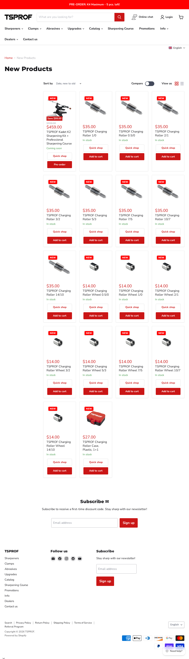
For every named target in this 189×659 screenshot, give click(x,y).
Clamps (33, 29)
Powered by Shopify (15, 635)
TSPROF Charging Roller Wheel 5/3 (95, 368)
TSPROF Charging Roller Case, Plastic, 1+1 (95, 446)
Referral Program (14, 626)
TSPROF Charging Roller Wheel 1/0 (131, 293)
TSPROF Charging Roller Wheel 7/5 (131, 368)
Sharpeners (13, 29)
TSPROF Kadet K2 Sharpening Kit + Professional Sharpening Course (59, 138)
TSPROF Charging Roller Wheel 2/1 (167, 293)
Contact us (30, 39)
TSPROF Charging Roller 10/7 (167, 217)
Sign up (129, 523)
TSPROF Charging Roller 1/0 (95, 133)
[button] (177, 48)
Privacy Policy (23, 622)
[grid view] (176, 83)
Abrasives (53, 29)
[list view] (181, 83)
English (174, 624)
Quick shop (59, 156)
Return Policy (42, 622)
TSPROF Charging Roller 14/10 (59, 293)
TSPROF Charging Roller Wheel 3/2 (59, 368)
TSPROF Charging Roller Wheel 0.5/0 (96, 293)
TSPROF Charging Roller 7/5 (131, 217)
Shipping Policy (62, 622)
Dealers (10, 39)
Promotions (147, 29)
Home (9, 58)
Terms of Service (83, 622)
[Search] (119, 17)
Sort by (48, 83)
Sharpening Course (121, 29)
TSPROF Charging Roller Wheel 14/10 (59, 446)
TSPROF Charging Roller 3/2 (59, 217)
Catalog (95, 29)
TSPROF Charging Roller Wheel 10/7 (168, 368)
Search (8, 622)
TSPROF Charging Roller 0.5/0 (131, 133)
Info (163, 29)
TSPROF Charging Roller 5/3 (95, 217)
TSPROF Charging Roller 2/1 (167, 133)
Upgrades (75, 29)
